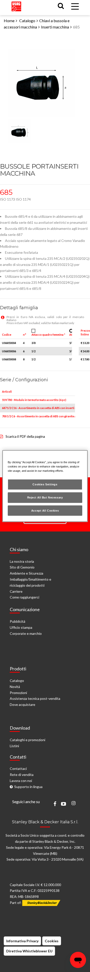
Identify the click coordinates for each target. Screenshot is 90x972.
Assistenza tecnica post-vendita (35, 698)
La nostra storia (22, 561)
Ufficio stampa (21, 627)
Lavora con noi (21, 780)
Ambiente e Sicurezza (26, 573)
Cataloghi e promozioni (27, 740)
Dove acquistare (22, 704)
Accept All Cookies (45, 510)
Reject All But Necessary (45, 497)
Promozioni (18, 693)
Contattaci (18, 768)
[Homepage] (16, 5)
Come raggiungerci (24, 597)
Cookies (51, 941)
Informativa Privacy (22, 941)
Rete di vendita (22, 774)
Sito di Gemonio (22, 567)
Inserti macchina (55, 26)
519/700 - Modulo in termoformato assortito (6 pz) (34, 399)
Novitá (15, 686)
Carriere (16, 591)
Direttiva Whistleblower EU (29, 951)
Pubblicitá (17, 621)
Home (9, 20)
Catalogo (27, 20)
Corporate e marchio (26, 633)
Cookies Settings (44, 484)
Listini (14, 746)
